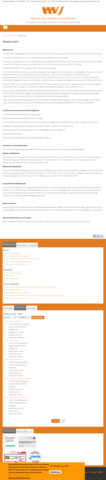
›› (63, 421)
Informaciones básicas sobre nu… (21, 378)
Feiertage (33, 245)
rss (31, 431)
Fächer (13, 35)
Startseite (6, 35)
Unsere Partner (10, 431)
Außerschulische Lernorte (18, 397)
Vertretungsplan (15, 253)
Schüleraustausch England (19, 256)
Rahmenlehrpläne (15, 359)
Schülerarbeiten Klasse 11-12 (19, 264)
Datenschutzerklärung (17, 475)
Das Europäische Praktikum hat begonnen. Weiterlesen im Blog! (32, 287)
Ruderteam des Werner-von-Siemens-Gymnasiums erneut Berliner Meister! (37, 295)
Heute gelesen (22, 245)
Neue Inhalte (8, 308)
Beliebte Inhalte (9, 244)
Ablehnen (55, 472)
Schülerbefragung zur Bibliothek (21, 261)
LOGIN (100, 472)
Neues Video (31, 308)
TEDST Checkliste (15, 290)
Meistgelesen (20, 307)
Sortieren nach (9, 314)
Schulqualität (13, 278)
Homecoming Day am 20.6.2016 (20, 298)
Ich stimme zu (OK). (59, 466)
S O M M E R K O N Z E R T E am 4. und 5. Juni (25, 259)
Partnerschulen (22, 431)
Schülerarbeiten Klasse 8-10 (19, 292)
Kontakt (11, 275)
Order (20, 314)
